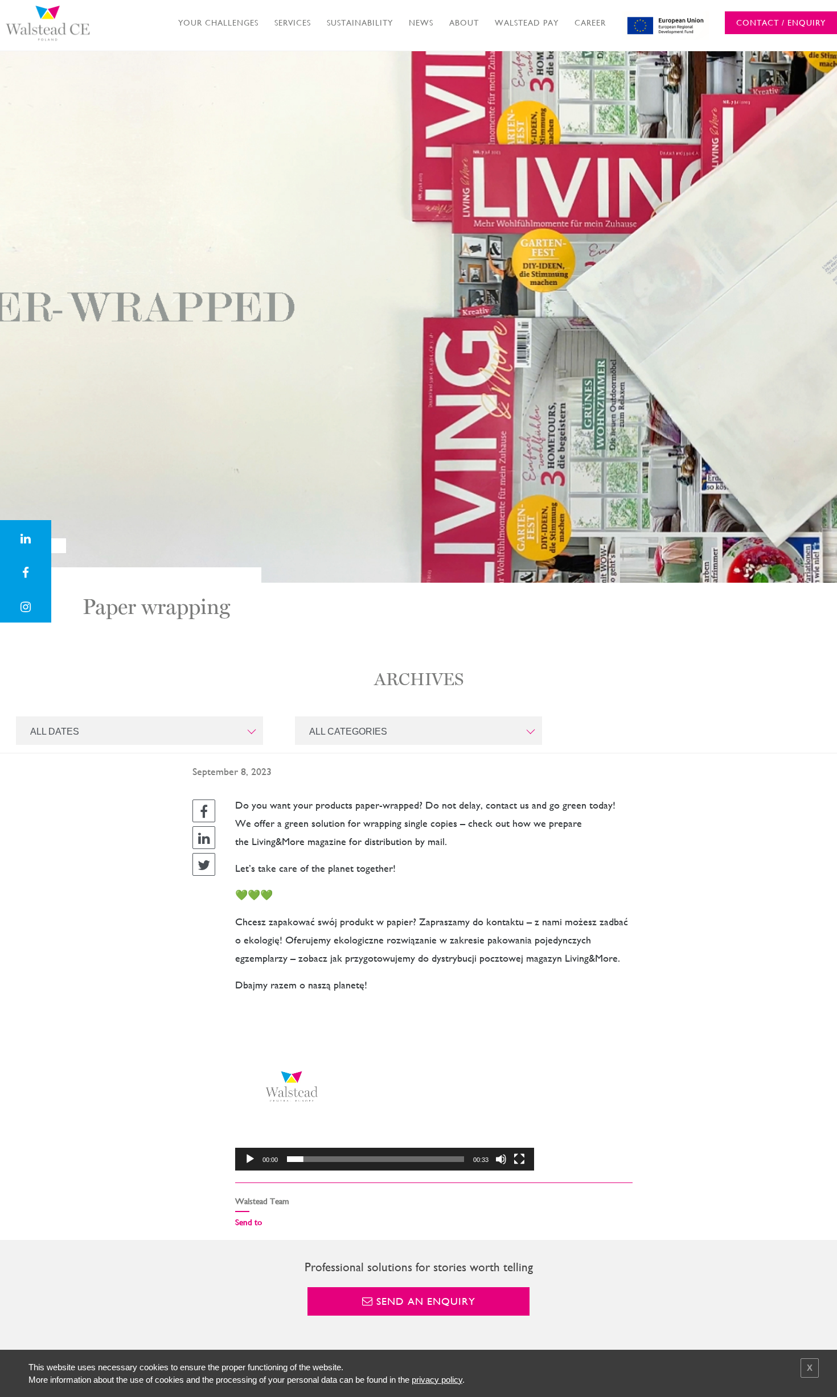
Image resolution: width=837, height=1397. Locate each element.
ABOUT (464, 22)
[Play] (250, 1159)
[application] (384, 1087)
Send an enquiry (424, 1301)
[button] (385, 1087)
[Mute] (501, 1159)
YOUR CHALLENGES (218, 22)
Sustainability (360, 22)
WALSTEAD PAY (527, 22)
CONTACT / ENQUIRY (781, 22)
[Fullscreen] (519, 1159)
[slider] (375, 1159)
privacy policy (437, 1379)
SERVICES (292, 22)
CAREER (590, 22)
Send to (248, 1222)
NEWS (421, 22)
